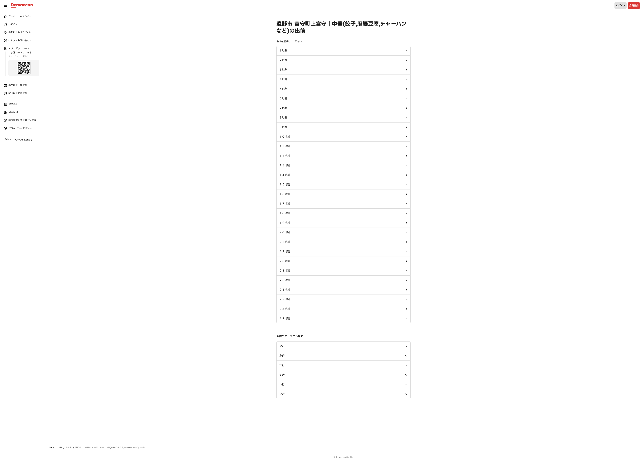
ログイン (620, 5)
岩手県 (69, 447)
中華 (60, 447)
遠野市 (78, 447)
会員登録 (634, 5)
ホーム (51, 447)
